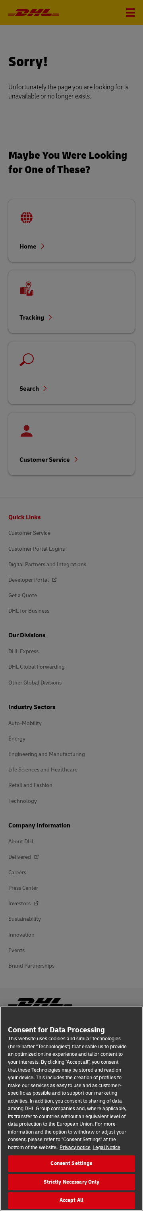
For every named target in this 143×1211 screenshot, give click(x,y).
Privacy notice (75, 1147)
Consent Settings (71, 1163)
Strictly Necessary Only (72, 1182)
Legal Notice (106, 1147)
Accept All (71, 1200)
